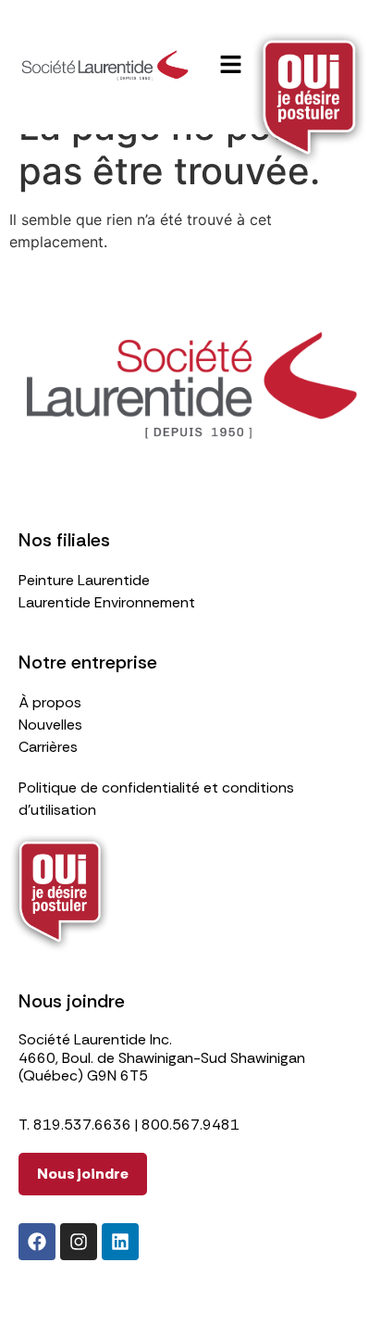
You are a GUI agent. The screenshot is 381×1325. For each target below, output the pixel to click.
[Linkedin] (120, 1241)
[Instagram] (78, 1241)
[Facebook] (36, 1241)
